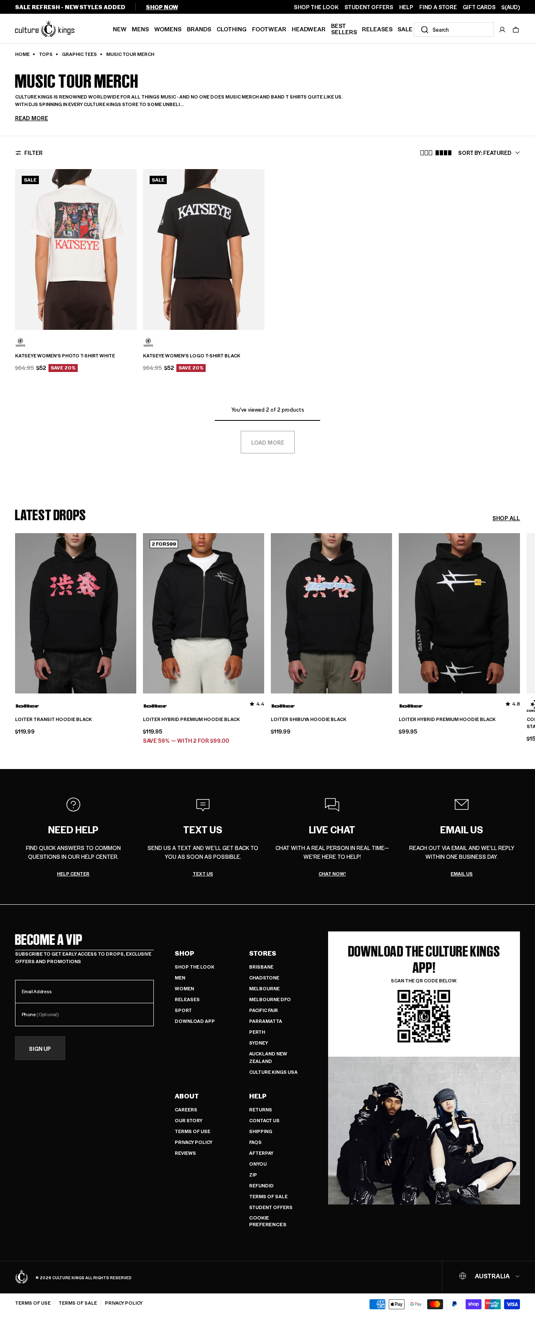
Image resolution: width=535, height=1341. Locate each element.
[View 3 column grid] (426, 152)
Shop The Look (194, 966)
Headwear (309, 29)
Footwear (269, 29)
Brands (199, 29)
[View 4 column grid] (443, 152)
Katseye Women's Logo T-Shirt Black (191, 355)
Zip (253, 1174)
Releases (377, 29)
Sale (405, 29)
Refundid (261, 1185)
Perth (257, 1031)
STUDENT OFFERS (368, 7)
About (187, 1096)
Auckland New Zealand (268, 1057)
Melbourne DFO (270, 999)
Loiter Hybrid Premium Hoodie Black (191, 719)
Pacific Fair (263, 1010)
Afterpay (261, 1152)
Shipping (260, 1131)
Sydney (258, 1042)
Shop (184, 953)
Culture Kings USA (273, 1071)
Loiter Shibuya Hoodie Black (308, 719)
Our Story (188, 1120)
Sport (183, 1010)
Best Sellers (344, 28)
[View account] (502, 30)
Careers (186, 1109)
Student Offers (271, 1207)
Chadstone (264, 977)
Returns (260, 1109)
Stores (262, 953)
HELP (406, 7)
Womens (167, 29)
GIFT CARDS (479, 7)
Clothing (232, 29)
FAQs (255, 1142)
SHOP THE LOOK (316, 7)
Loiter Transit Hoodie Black (53, 719)
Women (184, 988)
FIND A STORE (438, 7)
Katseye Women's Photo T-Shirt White (65, 355)
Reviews (185, 1152)
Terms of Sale (268, 1196)
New (120, 29)
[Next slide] (520, 631)
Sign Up (40, 1049)
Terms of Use (192, 1131)
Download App (195, 1021)
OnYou (258, 1163)
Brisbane (261, 966)
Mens (140, 29)
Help (258, 1096)
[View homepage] (44, 28)
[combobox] (454, 29)
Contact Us (264, 1120)
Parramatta (265, 1021)
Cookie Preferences (267, 1220)
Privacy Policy (193, 1142)
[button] (516, 30)
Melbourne (264, 988)
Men (180, 977)
